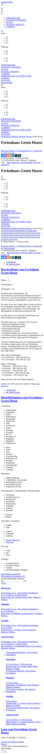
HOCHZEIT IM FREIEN (16, 20)
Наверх (4, 744)
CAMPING (10, 27)
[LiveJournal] (19, 155)
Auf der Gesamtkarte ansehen (12, 742)
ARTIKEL (5, 78)
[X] (16, 155)
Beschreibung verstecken (10, 574)
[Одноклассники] (9, 155)
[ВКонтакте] (2, 155)
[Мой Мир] (12, 155)
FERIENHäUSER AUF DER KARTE (16, 76)
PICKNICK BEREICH (15, 25)
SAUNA (9, 22)
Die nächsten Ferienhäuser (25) (13, 576)
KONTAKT (6, 80)
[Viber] (5, 155)
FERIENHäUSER (13, 18)
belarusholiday (7, 2)
